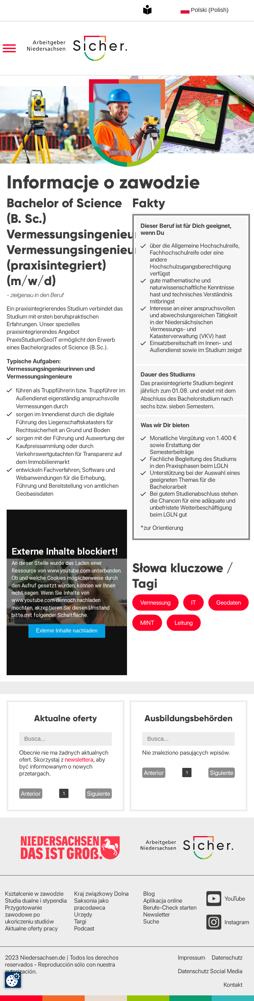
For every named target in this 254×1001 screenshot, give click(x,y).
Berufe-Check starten (169, 907)
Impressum (191, 957)
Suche (151, 921)
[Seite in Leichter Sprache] (147, 10)
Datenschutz (227, 957)
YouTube (235, 898)
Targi (80, 921)
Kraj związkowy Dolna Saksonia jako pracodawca (101, 900)
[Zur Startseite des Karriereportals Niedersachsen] (77, 48)
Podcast (84, 928)
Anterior (31, 793)
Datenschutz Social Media (210, 971)
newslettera (79, 759)
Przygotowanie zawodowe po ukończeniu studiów (29, 914)
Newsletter (156, 914)
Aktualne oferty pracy (31, 928)
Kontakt (233, 984)
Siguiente (98, 793)
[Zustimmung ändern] (13, 980)
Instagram (237, 922)
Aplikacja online (162, 900)
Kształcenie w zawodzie (34, 893)
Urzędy (83, 914)
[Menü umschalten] (9, 48)
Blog (149, 893)
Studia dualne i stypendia (36, 900)
